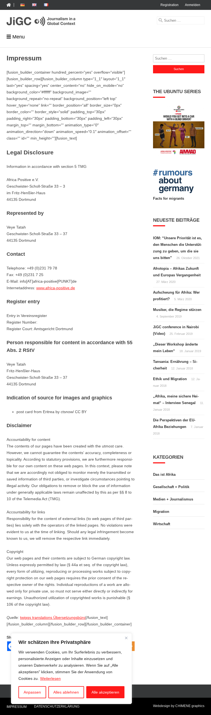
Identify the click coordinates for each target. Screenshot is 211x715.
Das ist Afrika (164, 474)
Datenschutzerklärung (56, 706)
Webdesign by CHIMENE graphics (178, 706)
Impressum (17, 707)
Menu (18, 37)
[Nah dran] (126, 638)
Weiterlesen (50, 678)
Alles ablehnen (66, 692)
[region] (71, 668)
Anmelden (192, 5)
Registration (169, 5)
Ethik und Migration (170, 379)
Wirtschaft (161, 524)
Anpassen (32, 692)
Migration (161, 512)
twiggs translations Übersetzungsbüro (52, 617)
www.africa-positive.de (55, 288)
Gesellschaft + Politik (171, 487)
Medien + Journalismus (173, 499)
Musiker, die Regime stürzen (177, 310)
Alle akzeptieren (105, 692)
